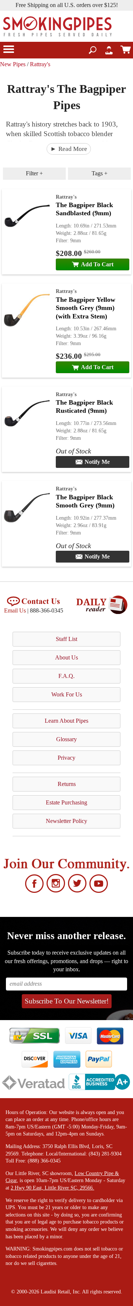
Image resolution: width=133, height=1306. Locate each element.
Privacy (66, 758)
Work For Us (66, 694)
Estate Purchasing (66, 802)
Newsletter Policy (66, 821)
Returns (67, 784)
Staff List (66, 639)
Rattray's (40, 64)
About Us (66, 657)
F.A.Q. (66, 676)
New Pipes (12, 64)
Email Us (15, 610)
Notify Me (97, 462)
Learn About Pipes (66, 721)
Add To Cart (97, 264)
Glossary (66, 739)
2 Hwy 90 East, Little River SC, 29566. (52, 1188)
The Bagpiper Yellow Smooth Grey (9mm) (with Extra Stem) (85, 308)
